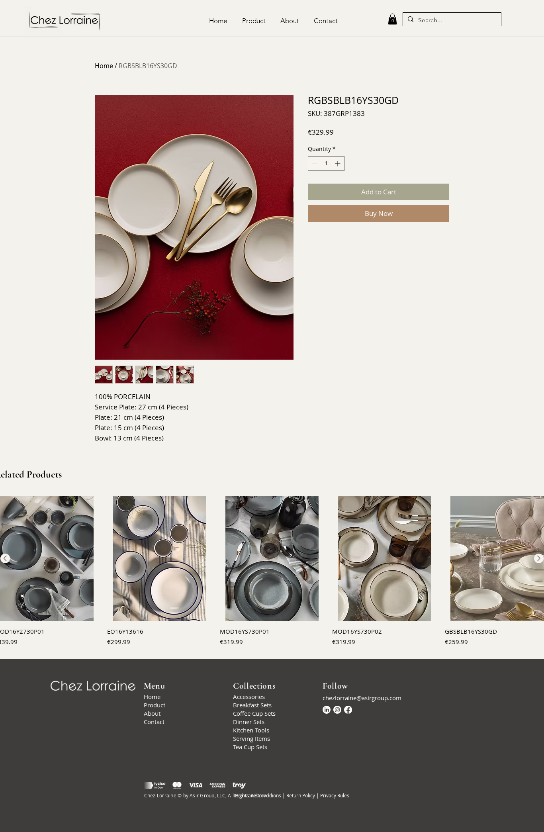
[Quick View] (159, 558)
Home (104, 65)
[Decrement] (314, 163)
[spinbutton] (326, 163)
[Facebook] (348, 710)
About (152, 713)
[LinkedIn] (327, 710)
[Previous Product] (5, 558)
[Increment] (338, 163)
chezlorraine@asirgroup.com (362, 698)
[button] (392, 19)
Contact (154, 722)
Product (154, 705)
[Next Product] (539, 558)
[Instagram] (337, 710)
